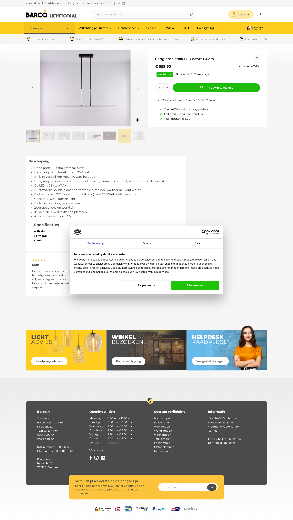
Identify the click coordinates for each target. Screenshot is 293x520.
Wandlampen (163, 430)
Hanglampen (162, 418)
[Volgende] (138, 88)
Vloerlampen (162, 434)
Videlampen (162, 426)
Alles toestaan (195, 285)
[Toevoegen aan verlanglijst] (257, 58)
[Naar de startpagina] (51, 14)
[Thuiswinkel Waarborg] (255, 28)
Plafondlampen (164, 447)
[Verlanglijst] (259, 14)
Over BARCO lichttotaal (223, 418)
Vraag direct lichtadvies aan (43, 3)
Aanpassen (144, 285)
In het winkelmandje (219, 87)
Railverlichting (163, 422)
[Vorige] (32, 88)
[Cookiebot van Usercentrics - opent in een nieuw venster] (204, 232)
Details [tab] (146, 243)
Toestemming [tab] (95, 243)
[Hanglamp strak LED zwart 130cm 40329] (85, 88)
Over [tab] (197, 243)
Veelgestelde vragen (221, 422)
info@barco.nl (76, 3)
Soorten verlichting (169, 412)
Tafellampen (162, 438)
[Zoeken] (191, 14)
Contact (213, 430)
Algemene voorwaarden (224, 426)
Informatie (216, 412)
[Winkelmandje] (262, 14)
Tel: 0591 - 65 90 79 (98, 3)
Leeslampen (162, 442)
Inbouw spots (163, 451)
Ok (212, 487)
